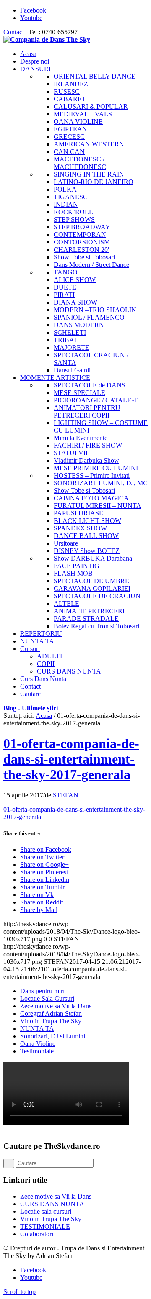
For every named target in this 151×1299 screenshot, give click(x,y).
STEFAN (65, 795)
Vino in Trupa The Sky (50, 1021)
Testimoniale (37, 1051)
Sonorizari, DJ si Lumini (52, 1036)
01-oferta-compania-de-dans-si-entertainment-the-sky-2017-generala (71, 759)
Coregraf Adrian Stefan (51, 1013)
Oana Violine (37, 1043)
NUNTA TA (37, 1028)
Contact (13, 32)
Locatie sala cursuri (45, 1211)
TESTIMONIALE (45, 1226)
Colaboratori (36, 1234)
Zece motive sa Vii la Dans (55, 1005)
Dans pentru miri (42, 990)
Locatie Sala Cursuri (47, 998)
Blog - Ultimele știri (30, 708)
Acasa (44, 715)
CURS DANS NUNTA (52, 1203)
